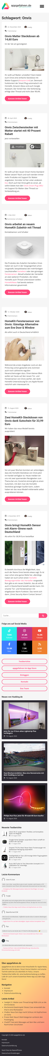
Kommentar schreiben (14, 219)
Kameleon (22, 271)
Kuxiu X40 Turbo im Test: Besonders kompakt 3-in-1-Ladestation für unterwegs (27, 864)
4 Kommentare (12, 122)
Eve (6, 183)
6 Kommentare (12, 520)
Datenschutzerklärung (12, 993)
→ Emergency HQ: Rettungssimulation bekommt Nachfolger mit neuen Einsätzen (23, 890)
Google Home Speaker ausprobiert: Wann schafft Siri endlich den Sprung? (27, 840)
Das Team (24, 688)
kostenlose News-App (26, 977)
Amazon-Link (24, 80)
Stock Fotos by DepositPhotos (12, 1050)
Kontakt (24, 681)
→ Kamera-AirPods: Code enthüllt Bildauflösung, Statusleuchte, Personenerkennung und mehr (20, 949)
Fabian (29, 215)
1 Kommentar (12, 31)
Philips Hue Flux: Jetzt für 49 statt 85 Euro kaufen (24, 816)
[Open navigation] (41, 6)
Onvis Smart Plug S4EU (33, 185)
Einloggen (24, 675)
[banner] (16, 6)
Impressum (8, 991)
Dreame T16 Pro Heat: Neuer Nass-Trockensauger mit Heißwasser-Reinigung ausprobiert (27, 848)
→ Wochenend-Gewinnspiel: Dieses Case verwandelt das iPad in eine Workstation (22, 935)
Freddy (29, 27)
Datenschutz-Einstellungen (11, 1053)
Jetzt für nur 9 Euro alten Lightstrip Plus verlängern (20, 732)
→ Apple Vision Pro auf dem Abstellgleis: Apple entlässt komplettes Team (23, 921)
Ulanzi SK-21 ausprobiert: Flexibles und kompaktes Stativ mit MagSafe (26, 833)
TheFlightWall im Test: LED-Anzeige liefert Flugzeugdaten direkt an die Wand (28, 856)
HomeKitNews (11, 282)
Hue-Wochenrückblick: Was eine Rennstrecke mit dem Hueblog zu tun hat (24, 774)
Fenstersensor (11, 274)
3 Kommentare (12, 316)
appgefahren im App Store (24, 668)
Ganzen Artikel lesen (17, 98)
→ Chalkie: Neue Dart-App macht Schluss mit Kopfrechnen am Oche (22, 907)
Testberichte (24, 661)
